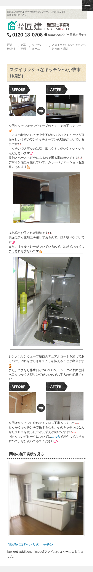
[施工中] (46, 224)
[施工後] (64, 121)
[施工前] (22, 114)
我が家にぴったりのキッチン (30, 544)
